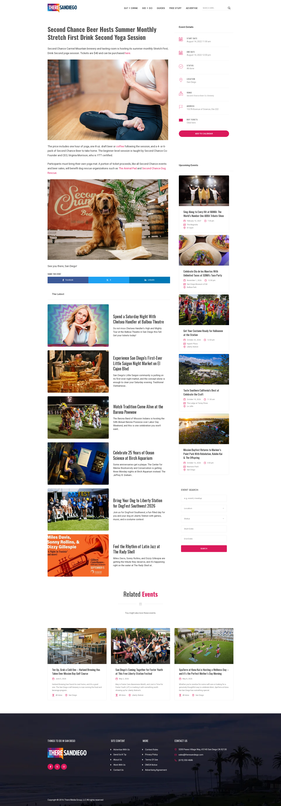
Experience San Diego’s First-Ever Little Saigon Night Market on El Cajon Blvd (137, 363)
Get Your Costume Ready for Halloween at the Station (203, 333)
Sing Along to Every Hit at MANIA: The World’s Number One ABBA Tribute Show (203, 214)
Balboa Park (191, 287)
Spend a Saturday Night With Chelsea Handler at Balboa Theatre (138, 319)
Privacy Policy (151, 754)
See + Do (147, 8)
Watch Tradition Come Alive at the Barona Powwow (138, 409)
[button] (204, 508)
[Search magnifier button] (229, 8)
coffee (120, 146)
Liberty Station (192, 347)
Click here (191, 123)
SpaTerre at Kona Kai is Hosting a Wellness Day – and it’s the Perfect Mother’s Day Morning (204, 671)
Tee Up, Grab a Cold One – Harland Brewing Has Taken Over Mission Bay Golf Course (76, 671)
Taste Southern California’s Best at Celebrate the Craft (201, 392)
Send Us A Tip (119, 754)
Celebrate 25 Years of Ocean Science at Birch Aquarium (133, 455)
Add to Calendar (204, 134)
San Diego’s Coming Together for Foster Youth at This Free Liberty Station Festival (139, 671)
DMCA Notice (151, 765)
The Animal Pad (128, 168)
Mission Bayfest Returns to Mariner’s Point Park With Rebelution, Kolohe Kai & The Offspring (202, 454)
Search (204, 548)
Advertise (192, 8)
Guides (161, 8)
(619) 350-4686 (186, 760)
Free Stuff (175, 8)
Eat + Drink (131, 8)
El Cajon (190, 228)
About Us (117, 760)
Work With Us (119, 765)
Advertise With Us (121, 749)
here (127, 53)
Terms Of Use (151, 760)
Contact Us (118, 770)
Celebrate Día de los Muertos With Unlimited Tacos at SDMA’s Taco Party (202, 273)
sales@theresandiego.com (191, 755)
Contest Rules (151, 749)
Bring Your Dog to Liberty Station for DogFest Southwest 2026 (137, 503)
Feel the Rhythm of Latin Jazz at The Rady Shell (136, 549)
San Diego (191, 82)
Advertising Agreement (156, 770)
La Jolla (190, 406)
